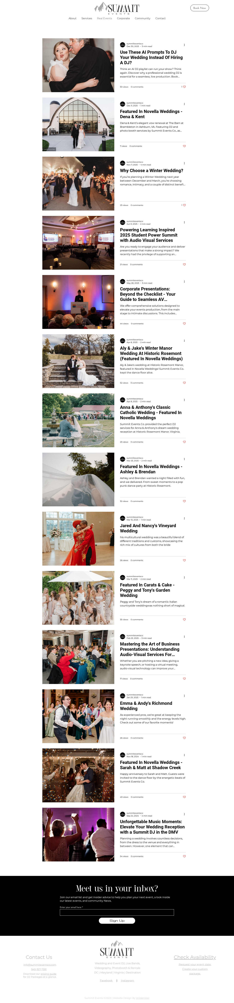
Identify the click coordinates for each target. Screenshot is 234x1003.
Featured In (83, 28)
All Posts (52, 28)
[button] (72, 18)
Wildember (142, 998)
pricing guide (48, 973)
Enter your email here (70, 907)
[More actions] (185, 45)
